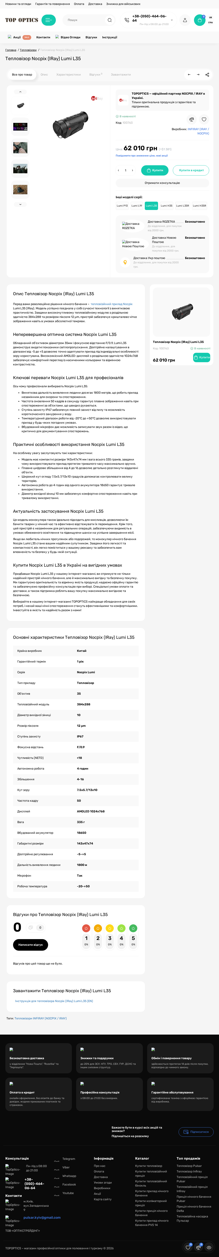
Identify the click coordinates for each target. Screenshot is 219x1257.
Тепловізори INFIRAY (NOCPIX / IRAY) (41, 1018)
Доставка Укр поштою (149, 258)
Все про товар (22, 74)
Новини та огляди (18, 4)
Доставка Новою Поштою (164, 240)
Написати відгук (30, 945)
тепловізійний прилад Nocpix (112, 304)
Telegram (68, 1159)
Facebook (69, 1184)
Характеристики (68, 74)
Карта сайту (103, 1199)
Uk (210, 17)
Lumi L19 (137, 205)
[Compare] (191, 119)
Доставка (95, 4)
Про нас (99, 1166)
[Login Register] (185, 20)
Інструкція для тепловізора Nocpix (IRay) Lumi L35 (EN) (54, 1001)
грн (210, 22)
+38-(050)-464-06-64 (149, 18)
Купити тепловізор (148, 1166)
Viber (66, 1167)
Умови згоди (103, 1182)
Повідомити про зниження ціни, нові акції (142, 155)
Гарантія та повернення (52, 4)
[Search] (109, 20)
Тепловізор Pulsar (189, 1166)
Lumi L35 (151, 205)
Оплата (79, 4)
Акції (97, 1194)
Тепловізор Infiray (189, 1171)
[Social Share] (207, 74)
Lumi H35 (166, 205)
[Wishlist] (204, 119)
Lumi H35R (199, 205)
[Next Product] (198, 74)
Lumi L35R (182, 205)
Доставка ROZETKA (161, 221)
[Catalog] (48, 20)
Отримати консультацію (162, 183)
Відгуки (95, 74)
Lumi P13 (122, 205)
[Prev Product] (189, 74)
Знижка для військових (123, 4)
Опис (44, 74)
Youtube (68, 1193)
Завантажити (121, 74)
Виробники (102, 1188)
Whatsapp (69, 1176)
